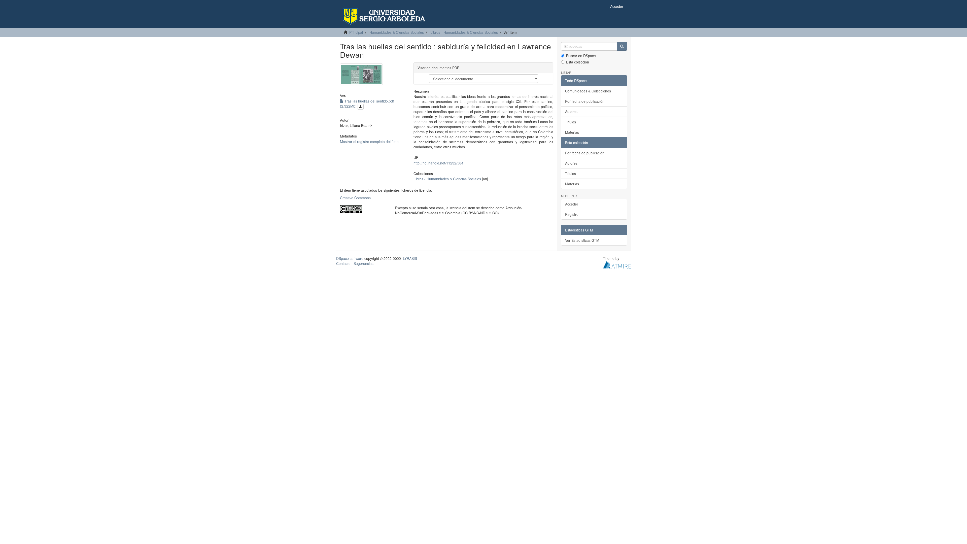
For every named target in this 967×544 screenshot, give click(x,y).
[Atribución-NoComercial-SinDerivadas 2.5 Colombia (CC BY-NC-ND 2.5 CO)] (364, 209)
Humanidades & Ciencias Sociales (396, 32)
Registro (571, 214)
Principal (356, 32)
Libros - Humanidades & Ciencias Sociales (464, 32)
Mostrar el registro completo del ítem (369, 141)
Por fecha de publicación (584, 101)
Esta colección (577, 61)
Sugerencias (363, 263)
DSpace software (349, 258)
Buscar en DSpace (581, 55)
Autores (571, 111)
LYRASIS (410, 258)
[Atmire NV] (617, 264)
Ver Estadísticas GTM (582, 240)
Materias (572, 132)
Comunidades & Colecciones (588, 90)
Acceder (571, 204)
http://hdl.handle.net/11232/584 (438, 162)
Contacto (343, 263)
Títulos (570, 121)
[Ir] (622, 46)
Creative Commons (355, 197)
